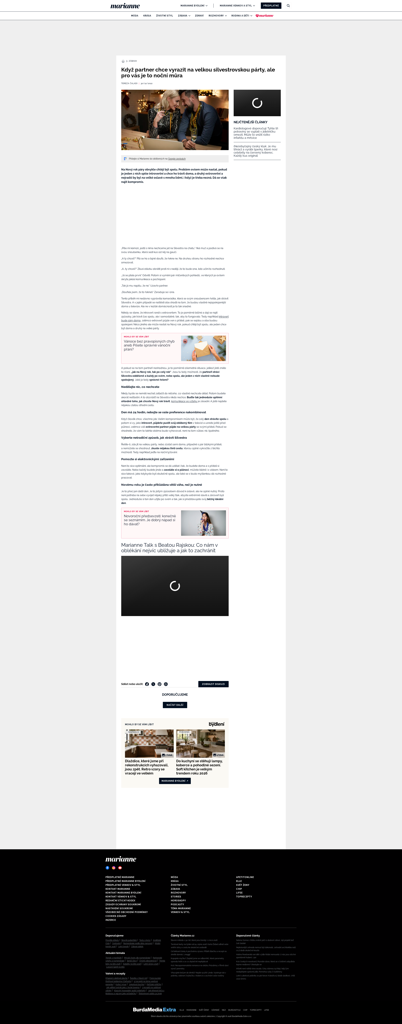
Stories (176, 896)
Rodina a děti (240, 15)
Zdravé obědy (137, 946)
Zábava (182, 15)
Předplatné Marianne (120, 877)
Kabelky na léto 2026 (132, 964)
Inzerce (111, 920)
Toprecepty (244, 896)
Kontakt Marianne (118, 889)
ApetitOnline (245, 877)
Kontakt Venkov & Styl (121, 896)
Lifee (239, 892)
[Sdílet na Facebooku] (147, 684)
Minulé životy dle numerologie (137, 958)
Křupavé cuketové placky (117, 978)
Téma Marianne (181, 908)
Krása (147, 15)
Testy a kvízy (144, 940)
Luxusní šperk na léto (115, 967)
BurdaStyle (234, 1010)
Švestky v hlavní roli (138, 978)
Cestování (116, 943)
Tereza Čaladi (129, 83)
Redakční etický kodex (120, 900)
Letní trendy (123, 946)
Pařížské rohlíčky (154, 984)
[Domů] (128, 6)
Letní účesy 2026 (151, 964)
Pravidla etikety (112, 940)
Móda (134, 15)
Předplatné (271, 5)
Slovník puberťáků (129, 940)
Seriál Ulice (132, 961)
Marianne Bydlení (192, 5)
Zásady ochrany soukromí (123, 904)
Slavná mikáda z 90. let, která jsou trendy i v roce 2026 (194, 940)
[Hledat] (288, 6)
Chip (239, 889)
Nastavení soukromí (119, 908)
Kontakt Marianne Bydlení (123, 892)
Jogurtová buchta (136, 984)
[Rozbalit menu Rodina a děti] (250, 16)
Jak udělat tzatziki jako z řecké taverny (123, 987)
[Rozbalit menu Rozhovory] (225, 16)
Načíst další (175, 705)
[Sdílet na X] (153, 684)
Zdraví (199, 15)
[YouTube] (120, 868)
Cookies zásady (116, 916)
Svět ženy (242, 885)
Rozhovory (216, 15)
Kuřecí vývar (121, 984)
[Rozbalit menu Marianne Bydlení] (205, 6)
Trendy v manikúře (114, 958)
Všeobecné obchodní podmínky (127, 912)
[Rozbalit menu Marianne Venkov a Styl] (253, 6)
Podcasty (177, 904)
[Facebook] (107, 868)
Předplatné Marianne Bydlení (126, 881)
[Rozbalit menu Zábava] (188, 16)
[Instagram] (114, 868)
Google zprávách (177, 158)
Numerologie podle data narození (137, 943)
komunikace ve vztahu (184, 401)
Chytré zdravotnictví (148, 961)
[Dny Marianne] (264, 15)
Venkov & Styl (180, 912)
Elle (239, 881)
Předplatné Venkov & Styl (123, 885)
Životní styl (164, 15)
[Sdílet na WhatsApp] (166, 684)
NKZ (224, 1010)
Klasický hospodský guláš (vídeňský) (130, 990)
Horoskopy (178, 900)
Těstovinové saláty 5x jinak (150, 993)
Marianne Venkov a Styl (236, 5)
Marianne (191, 1010)
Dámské (215, 1010)
